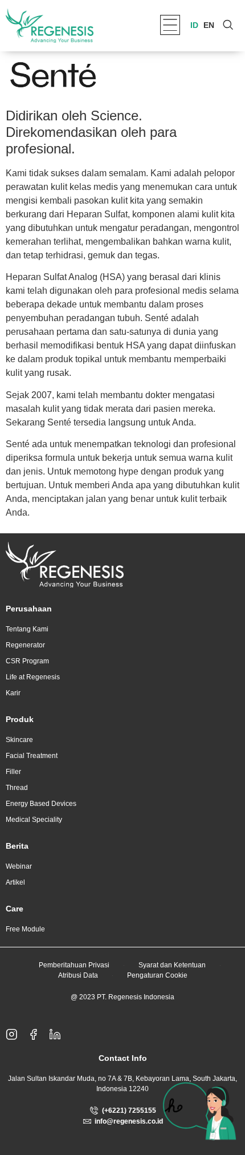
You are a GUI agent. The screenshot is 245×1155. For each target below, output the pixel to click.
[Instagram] (16, 1034)
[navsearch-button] (228, 25)
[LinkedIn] (60, 1034)
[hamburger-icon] (170, 26)
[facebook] (38, 1034)
